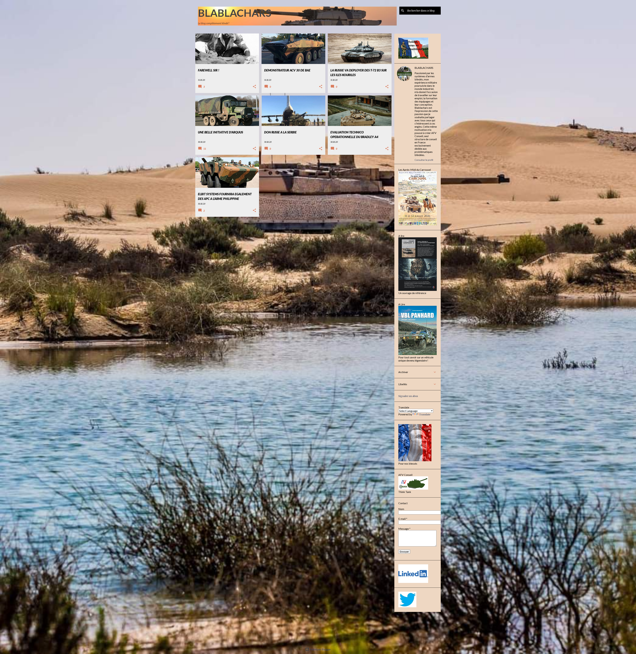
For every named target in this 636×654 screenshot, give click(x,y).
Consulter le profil (424, 159)
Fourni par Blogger (320, 649)
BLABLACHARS (234, 13)
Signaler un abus (408, 396)
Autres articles (294, 226)
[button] (254, 87)
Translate (424, 414)
